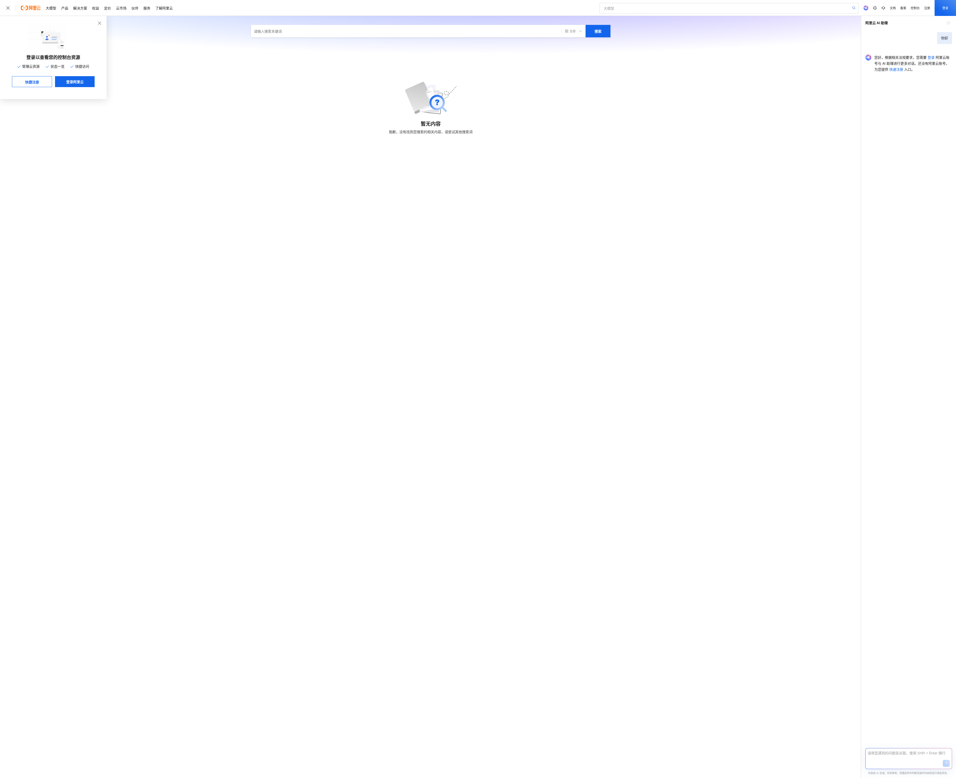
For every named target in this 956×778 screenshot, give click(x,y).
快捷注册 (32, 81)
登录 (945, 8)
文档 (893, 8)
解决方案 (80, 7)
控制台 (915, 8)
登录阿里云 (75, 81)
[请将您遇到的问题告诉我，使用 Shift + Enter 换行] (909, 753)
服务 (146, 7)
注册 (927, 8)
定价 (107, 7)
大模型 (51, 7)
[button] (946, 763)
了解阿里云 (164, 7)
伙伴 (134, 7)
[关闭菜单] (8, 8)
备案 (903, 8)
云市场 (121, 7)
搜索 (598, 31)
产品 (64, 7)
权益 (95, 7)
